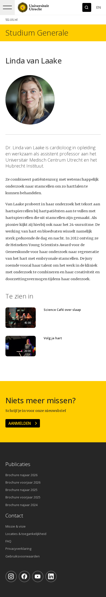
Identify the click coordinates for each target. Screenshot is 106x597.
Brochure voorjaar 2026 (22, 482)
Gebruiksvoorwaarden (22, 556)
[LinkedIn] (51, 576)
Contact (14, 515)
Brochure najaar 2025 (21, 490)
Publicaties (17, 464)
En (98, 7)
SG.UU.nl (11, 20)
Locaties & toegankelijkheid (25, 534)
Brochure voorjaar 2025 (22, 497)
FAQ (8, 541)
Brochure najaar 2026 (21, 475)
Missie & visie (15, 526)
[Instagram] (11, 576)
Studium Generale (36, 33)
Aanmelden (19, 423)
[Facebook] (24, 576)
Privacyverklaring (18, 548)
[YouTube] (37, 576)
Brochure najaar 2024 (21, 505)
